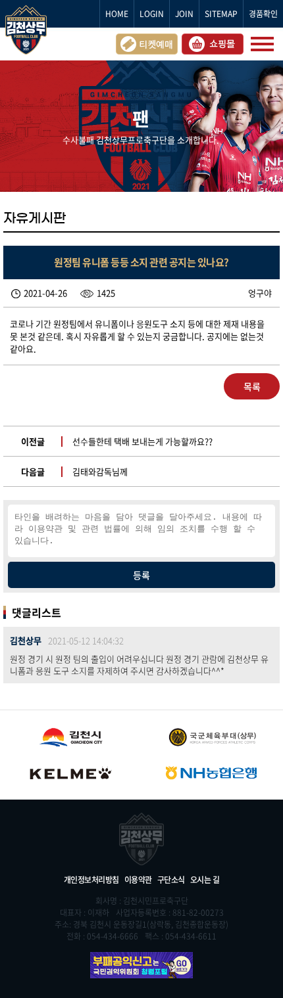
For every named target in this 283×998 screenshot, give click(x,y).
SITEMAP (221, 14)
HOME (116, 14)
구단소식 (171, 880)
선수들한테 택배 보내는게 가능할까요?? (142, 441)
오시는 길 (205, 880)
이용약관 (138, 880)
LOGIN (152, 14)
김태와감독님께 (100, 471)
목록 (252, 386)
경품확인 (263, 14)
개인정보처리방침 (91, 880)
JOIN (184, 14)
